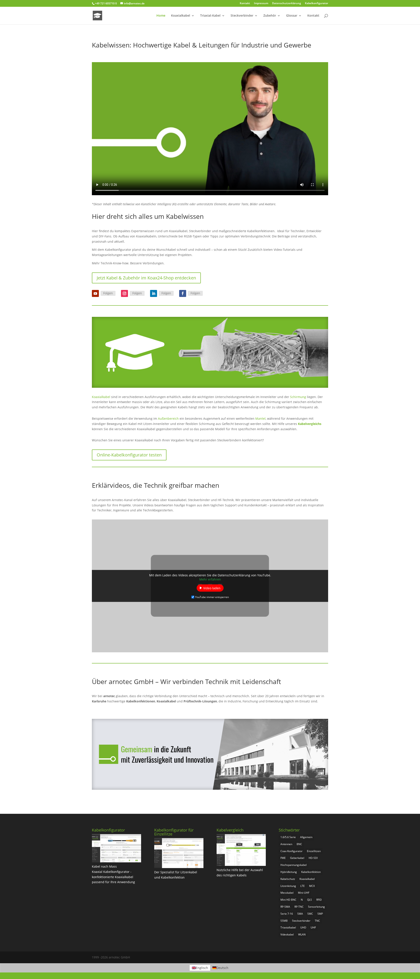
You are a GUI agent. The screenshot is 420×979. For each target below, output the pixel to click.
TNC (317, 921)
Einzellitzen (314, 851)
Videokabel (287, 934)
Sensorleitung (316, 907)
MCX (312, 886)
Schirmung (298, 397)
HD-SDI (313, 858)
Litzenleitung (288, 886)
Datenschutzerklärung (286, 3)
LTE (302, 886)
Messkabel (287, 893)
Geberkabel (297, 858)
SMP (320, 914)
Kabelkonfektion (311, 872)
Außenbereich (169, 418)
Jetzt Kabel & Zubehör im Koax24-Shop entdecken (146, 278)
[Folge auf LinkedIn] (153, 293)
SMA (300, 914)
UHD (303, 927)
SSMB (284, 921)
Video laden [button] (211, 588)
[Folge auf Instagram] (124, 293)
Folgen (108, 293)
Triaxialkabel (288, 927)
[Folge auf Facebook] (182, 293)
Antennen (286, 844)
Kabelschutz (287, 879)
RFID (319, 900)
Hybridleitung (288, 872)
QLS (309, 900)
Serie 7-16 (286, 914)
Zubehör (269, 16)
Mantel (260, 418)
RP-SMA (285, 907)
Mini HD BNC (288, 900)
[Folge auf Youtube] (95, 293)
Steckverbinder (242, 16)
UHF (313, 927)
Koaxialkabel (180, 16)
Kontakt (245, 3)
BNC (299, 844)
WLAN (302, 934)
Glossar (291, 16)
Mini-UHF (303, 893)
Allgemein (306, 837)
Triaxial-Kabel (210, 16)
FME (283, 858)
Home (160, 16)
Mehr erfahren (210, 579)
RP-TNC (299, 907)
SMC (310, 914)
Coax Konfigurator (291, 851)
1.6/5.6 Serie (288, 837)
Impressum (261, 3)
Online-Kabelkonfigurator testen (129, 455)
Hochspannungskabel (293, 865)
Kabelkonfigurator (316, 3)
